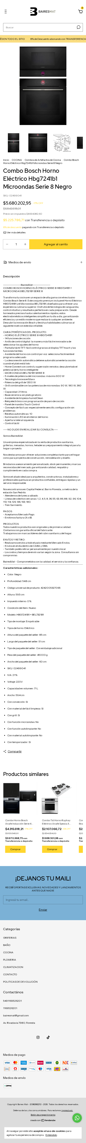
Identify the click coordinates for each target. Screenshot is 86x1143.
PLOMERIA (9, 959)
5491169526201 (12, 1000)
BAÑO (6, 945)
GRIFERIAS (9, 937)
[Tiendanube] (43, 1121)
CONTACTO (10, 974)
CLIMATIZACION (13, 967)
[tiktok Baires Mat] (48, 1037)
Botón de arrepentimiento (43, 1114)
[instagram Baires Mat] (38, 1037)
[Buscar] (78, 27)
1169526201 (10, 1008)
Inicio (6, 159)
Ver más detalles (15, 232)
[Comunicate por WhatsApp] (77, 1118)
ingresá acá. (67, 1110)
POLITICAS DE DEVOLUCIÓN (20, 981)
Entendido (51, 1135)
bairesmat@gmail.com (16, 1015)
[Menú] (6, 12)
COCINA (17, 159)
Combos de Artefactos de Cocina (43, 159)
